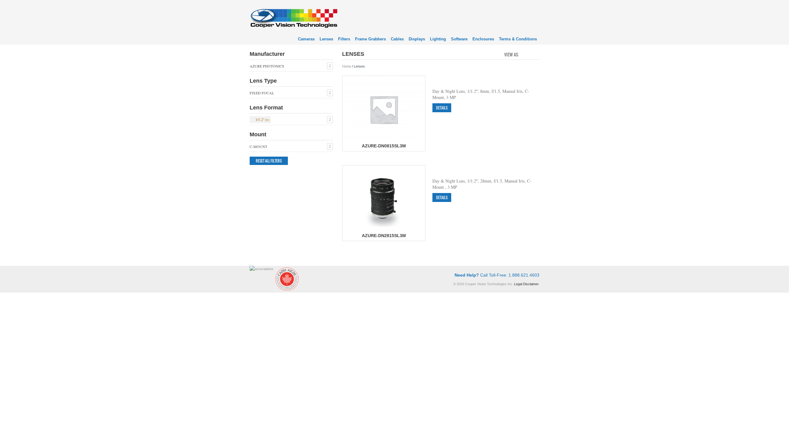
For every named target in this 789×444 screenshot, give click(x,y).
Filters (344, 39)
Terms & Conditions (518, 39)
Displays (417, 39)
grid (524, 53)
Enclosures (483, 39)
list (535, 53)
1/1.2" (260, 119)
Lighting (438, 39)
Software (459, 39)
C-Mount (258, 146)
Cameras (306, 39)
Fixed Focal (262, 92)
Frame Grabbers (370, 39)
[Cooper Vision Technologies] (293, 17)
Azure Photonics (267, 66)
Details (442, 107)
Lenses (326, 39)
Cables (397, 39)
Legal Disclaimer (526, 284)
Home (346, 66)
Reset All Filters (269, 160)
